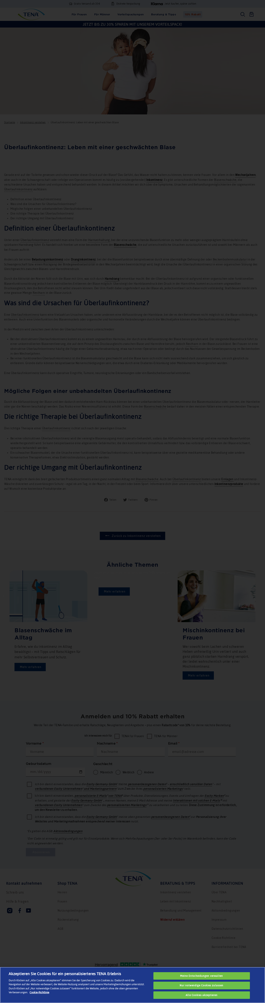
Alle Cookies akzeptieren (202, 995)
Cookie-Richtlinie (39, 992)
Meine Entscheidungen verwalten (201, 975)
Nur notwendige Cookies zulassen (201, 985)
